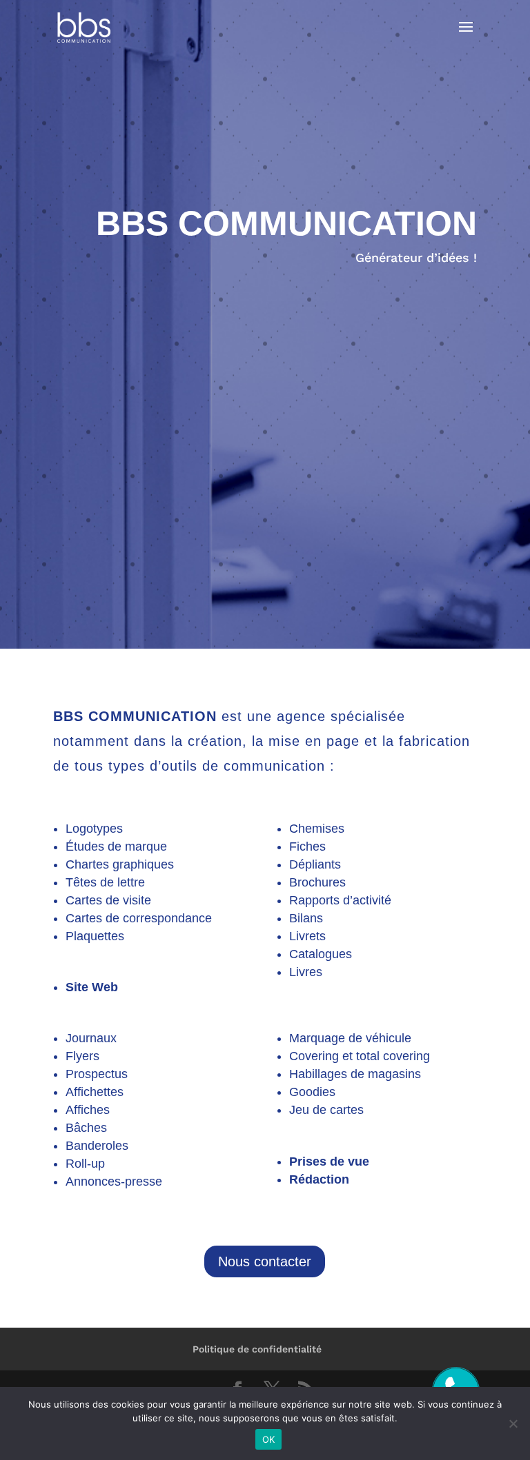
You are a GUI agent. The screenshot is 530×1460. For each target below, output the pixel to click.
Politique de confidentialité (257, 1349)
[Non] (513, 1423)
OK (268, 1439)
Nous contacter (264, 1261)
